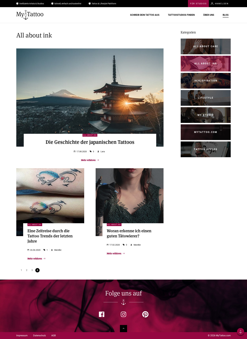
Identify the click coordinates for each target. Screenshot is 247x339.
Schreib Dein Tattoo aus (144, 15)
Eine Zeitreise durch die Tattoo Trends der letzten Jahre (50, 236)
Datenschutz (39, 335)
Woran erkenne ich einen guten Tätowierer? (129, 233)
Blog (226, 15)
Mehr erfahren (88, 159)
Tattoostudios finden (181, 15)
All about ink (90, 135)
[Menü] (240, 332)
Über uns (208, 15)
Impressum (22, 335)
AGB (53, 335)
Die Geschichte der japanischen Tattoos (90, 141)
